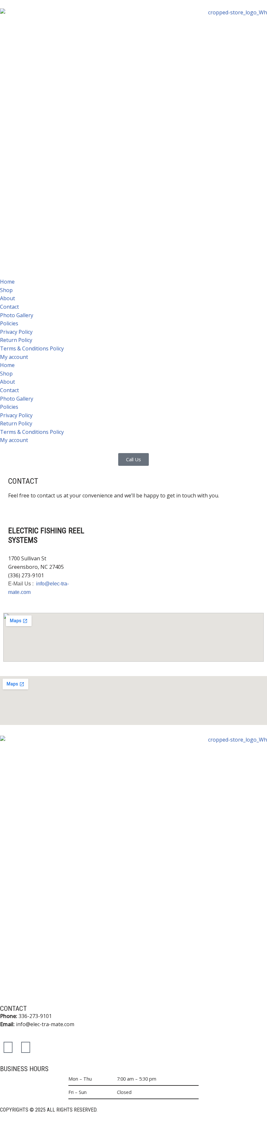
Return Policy (16, 340)
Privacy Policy (16, 331)
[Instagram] (26, 1047)
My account (14, 357)
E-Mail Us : (21, 583)
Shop (6, 290)
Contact (9, 306)
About (7, 298)
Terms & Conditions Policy (32, 348)
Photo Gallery (16, 315)
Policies (9, 323)
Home (7, 281)
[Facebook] (8, 1047)
